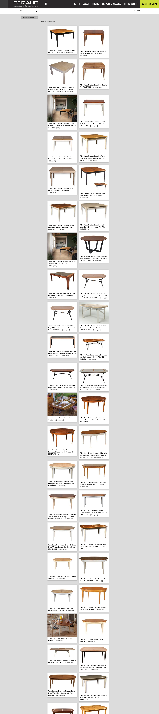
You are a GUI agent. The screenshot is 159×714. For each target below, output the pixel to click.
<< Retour (137, 11)
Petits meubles (131, 4)
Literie (95, 4)
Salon (77, 4)
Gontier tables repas (32, 11)
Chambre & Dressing (111, 4)
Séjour (86, 4)
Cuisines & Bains (149, 4)
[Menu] (4, 4)
